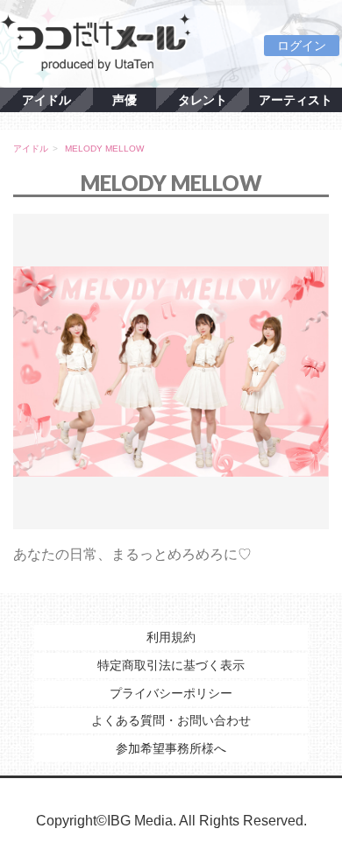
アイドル (46, 100)
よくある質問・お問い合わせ (171, 720)
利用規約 (171, 637)
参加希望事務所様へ (171, 748)
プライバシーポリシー (171, 693)
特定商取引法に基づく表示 (171, 665)
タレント (202, 100)
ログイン (301, 45)
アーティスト (295, 100)
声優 (124, 100)
